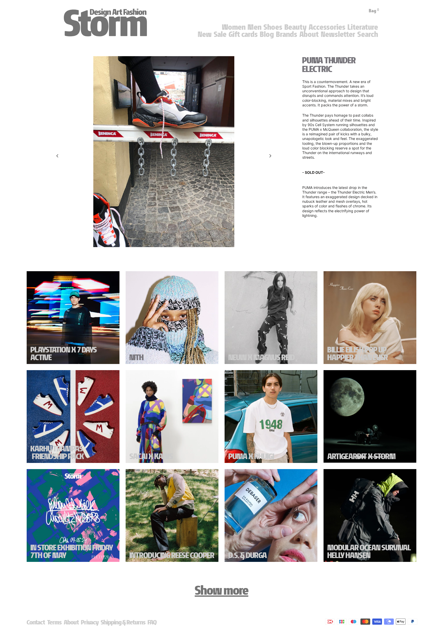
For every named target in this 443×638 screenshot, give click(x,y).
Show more (221, 590)
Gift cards (243, 34)
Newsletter (338, 34)
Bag (374, 11)
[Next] (270, 156)
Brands (286, 34)
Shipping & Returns (123, 622)
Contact (36, 622)
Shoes (273, 27)
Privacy (90, 622)
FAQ (152, 622)
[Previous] (57, 156)
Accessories (327, 27)
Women (234, 27)
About (309, 34)
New (205, 34)
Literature (363, 27)
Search (367, 34)
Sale (220, 34)
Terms (54, 622)
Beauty (296, 27)
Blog (267, 34)
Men (254, 27)
